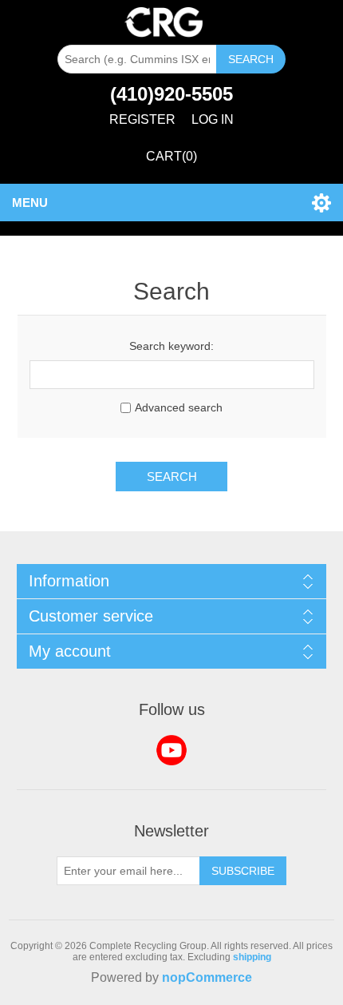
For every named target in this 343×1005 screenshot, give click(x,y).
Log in (212, 119)
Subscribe (242, 870)
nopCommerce (207, 977)
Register (142, 119)
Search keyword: (171, 346)
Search (251, 59)
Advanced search (179, 407)
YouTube (171, 750)
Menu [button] (30, 202)
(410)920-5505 (171, 94)
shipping (252, 957)
